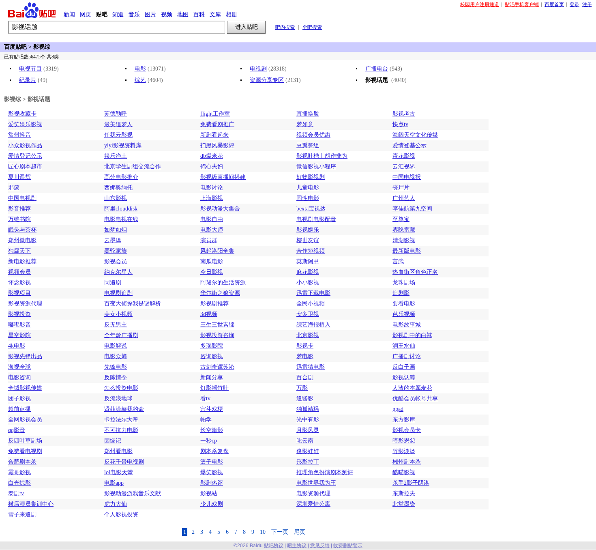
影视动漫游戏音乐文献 (132, 493)
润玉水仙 (403, 346)
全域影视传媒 (25, 388)
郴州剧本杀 (406, 462)
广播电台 (376, 69)
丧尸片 (400, 188)
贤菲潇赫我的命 (124, 409)
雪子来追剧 (22, 514)
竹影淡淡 (403, 451)
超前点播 (19, 409)
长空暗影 (211, 430)
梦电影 (304, 356)
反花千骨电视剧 (124, 462)
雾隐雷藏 (403, 230)
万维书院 (19, 219)
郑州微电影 (22, 240)
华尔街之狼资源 (220, 293)
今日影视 (211, 272)
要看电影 (403, 304)
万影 (302, 388)
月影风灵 (307, 430)
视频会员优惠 (313, 135)
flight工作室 (215, 114)
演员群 (208, 240)
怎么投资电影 (121, 388)
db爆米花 (211, 156)
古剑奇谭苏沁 (217, 367)
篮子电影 (211, 462)
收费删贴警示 (347, 545)
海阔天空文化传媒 (415, 135)
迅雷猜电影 (310, 367)
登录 (574, 4)
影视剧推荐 (214, 304)
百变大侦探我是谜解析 (132, 304)
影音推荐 (19, 209)
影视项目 (19, 293)
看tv (205, 398)
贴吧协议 (273, 545)
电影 (140, 69)
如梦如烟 (115, 230)
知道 (118, 14)
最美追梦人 (118, 124)
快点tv (400, 124)
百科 (199, 14)
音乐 (134, 14)
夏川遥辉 (19, 177)
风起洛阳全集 (217, 251)
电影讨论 (211, 188)
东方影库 (403, 420)
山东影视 (115, 198)
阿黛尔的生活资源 (223, 282)
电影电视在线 (121, 219)
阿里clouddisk (120, 209)
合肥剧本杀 (22, 462)
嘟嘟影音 (19, 325)
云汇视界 (403, 166)
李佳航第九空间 (412, 209)
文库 (215, 14)
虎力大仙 (115, 504)
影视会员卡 (406, 430)
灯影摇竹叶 (214, 388)
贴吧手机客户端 (522, 4)
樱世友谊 (307, 240)
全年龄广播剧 (121, 335)
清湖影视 (403, 240)
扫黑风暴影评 (217, 145)
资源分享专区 (267, 80)
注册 (587, 4)
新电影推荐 (22, 261)
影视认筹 (403, 377)
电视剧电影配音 (316, 219)
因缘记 (112, 441)
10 (263, 532)
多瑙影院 (211, 346)
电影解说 (115, 346)
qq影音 (16, 430)
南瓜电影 (211, 261)
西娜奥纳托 (118, 188)
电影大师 (211, 230)
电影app (114, 483)
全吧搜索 (312, 27)
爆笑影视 (211, 472)
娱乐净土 (115, 156)
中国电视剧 (22, 198)
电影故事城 (406, 325)
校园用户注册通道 (479, 4)
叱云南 (304, 441)
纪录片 (27, 80)
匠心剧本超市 (25, 166)
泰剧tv (16, 493)
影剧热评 (211, 483)
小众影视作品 (25, 145)
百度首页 (554, 4)
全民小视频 (310, 304)
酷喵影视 (403, 472)
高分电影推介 (121, 177)
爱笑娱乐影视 (25, 124)
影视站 (208, 493)
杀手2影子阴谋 (410, 483)
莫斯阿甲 (307, 261)
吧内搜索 (285, 27)
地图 (183, 14)
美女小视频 (118, 314)
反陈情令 (115, 377)
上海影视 (211, 198)
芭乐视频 (403, 314)
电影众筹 (115, 356)
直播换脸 (307, 114)
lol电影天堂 (118, 472)
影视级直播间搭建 (223, 177)
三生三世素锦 (217, 325)
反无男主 (115, 325)
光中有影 (307, 420)
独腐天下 (19, 251)
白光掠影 (19, 483)
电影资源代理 (313, 493)
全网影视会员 (25, 420)
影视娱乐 (307, 230)
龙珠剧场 (403, 282)
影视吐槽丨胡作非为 (321, 156)
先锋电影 (115, 367)
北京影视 (307, 335)
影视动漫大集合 (220, 209)
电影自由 (211, 219)
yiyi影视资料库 (122, 145)
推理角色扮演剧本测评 (324, 472)
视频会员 (19, 272)
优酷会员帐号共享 (415, 398)
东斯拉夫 (403, 493)
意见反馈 (320, 545)
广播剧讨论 (406, 356)
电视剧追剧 (118, 293)
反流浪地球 (118, 398)
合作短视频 (310, 251)
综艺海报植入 (313, 325)
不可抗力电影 (121, 430)
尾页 (299, 532)
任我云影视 (118, 135)
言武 (398, 261)
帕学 (206, 420)
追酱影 (304, 398)
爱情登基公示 (409, 145)
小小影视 (307, 282)
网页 (85, 14)
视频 (166, 14)
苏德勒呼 (115, 114)
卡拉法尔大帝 (121, 420)
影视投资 (19, 314)
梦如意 (304, 124)
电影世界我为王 (316, 483)
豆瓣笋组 (307, 145)
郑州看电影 (118, 451)
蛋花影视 (403, 156)
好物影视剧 (310, 177)
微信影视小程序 (316, 166)
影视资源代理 (25, 304)
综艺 (140, 80)
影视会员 (115, 261)
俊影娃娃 (307, 451)
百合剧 (304, 377)
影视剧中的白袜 (412, 335)
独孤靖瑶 (307, 409)
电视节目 (30, 69)
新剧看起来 (214, 135)
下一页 (279, 532)
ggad (397, 409)
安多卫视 (307, 314)
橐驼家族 (115, 251)
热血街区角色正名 (415, 272)
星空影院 (19, 335)
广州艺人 (403, 198)
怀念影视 (19, 282)
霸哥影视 (19, 472)
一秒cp (208, 441)
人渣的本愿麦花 (412, 388)
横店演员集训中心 (31, 504)
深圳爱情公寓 (313, 504)
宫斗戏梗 (211, 409)
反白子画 (403, 367)
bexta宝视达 (311, 209)
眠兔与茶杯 (22, 230)
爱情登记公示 (25, 156)
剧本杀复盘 (214, 451)
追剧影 (400, 293)
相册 (231, 14)
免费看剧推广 (217, 124)
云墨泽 (112, 240)
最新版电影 (406, 251)
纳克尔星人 (118, 272)
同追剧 (112, 282)
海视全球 (19, 367)
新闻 (69, 14)
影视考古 (403, 114)
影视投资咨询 (217, 335)
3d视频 (208, 314)
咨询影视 (211, 356)
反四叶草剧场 (25, 441)
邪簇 (13, 188)
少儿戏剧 (211, 504)
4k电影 (16, 346)
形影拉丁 (307, 462)
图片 (150, 14)
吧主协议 (297, 545)
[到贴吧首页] (32, 10)
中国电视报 (406, 177)
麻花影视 (307, 272)
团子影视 (19, 398)
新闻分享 (211, 377)
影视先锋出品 (25, 356)
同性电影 (307, 198)
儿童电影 (307, 188)
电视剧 (258, 69)
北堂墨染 (403, 504)
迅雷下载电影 (313, 293)
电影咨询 (19, 377)
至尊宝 (400, 219)
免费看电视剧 (25, 451)
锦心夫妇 (211, 166)
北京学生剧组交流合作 (132, 166)
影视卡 (304, 346)
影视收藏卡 (22, 114)
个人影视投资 (121, 514)
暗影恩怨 (403, 441)
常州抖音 (19, 135)
